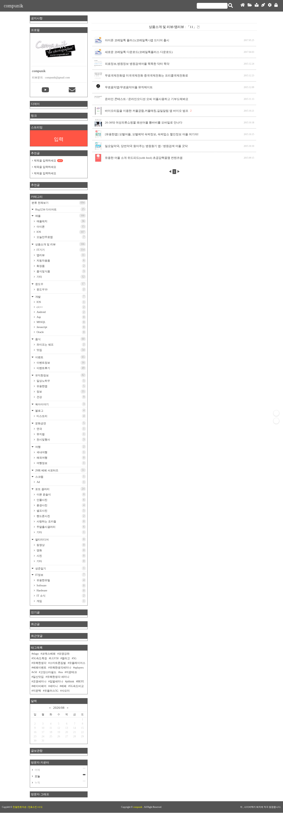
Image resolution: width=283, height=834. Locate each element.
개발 (59, 296)
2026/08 (58, 708)
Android (60, 312)
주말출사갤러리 (60, 526)
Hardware (60, 590)
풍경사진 (60, 505)
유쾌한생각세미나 (60, 667)
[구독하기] (276, 421)
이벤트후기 (60, 368)
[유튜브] (45, 90)
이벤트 (59, 357)
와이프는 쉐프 (60, 344)
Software (60, 585)
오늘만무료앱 (60, 237)
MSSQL (60, 322)
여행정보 (60, 463)
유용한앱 (60, 386)
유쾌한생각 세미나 (58, 676)
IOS (60, 231)
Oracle (60, 332)
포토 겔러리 (59, 489)
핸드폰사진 (60, 516)
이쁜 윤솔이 (60, 494)
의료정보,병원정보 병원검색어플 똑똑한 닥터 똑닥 (137, 63)
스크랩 (59, 476)
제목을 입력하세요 (48, 160)
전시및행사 (60, 439)
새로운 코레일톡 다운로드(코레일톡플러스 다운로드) (139, 52)
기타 (60, 276)
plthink (70, 681)
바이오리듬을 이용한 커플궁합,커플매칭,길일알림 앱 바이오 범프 (146, 110)
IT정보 (59, 574)
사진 (60, 555)
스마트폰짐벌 (58, 663)
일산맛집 (38, 676)
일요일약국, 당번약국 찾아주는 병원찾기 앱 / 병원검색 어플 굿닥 (146, 146)
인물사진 (60, 499)
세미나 (54, 686)
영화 (60, 550)
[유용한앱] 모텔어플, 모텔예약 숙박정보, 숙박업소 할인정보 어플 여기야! (151, 134)
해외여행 (60, 457)
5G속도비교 (77, 686)
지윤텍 (37, 690)
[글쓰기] (263, 6)
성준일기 (59, 568)
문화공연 (59, 423)
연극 (60, 428)
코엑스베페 (48, 653)
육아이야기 (59, 404)
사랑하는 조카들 (60, 521)
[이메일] (72, 90)
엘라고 (66, 658)
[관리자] (269, 6)
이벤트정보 (60, 362)
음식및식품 (60, 271)
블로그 (59, 410)
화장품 (60, 265)
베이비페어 (39, 686)
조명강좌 (64, 653)
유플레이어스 (77, 663)
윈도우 (59, 284)
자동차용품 (60, 260)
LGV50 (54, 658)
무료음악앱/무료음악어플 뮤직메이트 (129, 87)
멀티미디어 (59, 539)
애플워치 (60, 221)
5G (74, 658)
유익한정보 (59, 375)
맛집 (60, 349)
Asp (60, 317)
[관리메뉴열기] (276, 413)
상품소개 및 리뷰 (59, 244)
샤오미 (66, 690)
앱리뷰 (60, 255)
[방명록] (256, 6)
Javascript (60, 327)
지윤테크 (71, 672)
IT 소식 (60, 595)
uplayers (79, 667)
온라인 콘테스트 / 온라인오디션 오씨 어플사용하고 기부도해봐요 (146, 99)
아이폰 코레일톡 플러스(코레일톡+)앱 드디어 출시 (137, 40)
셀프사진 (60, 510)
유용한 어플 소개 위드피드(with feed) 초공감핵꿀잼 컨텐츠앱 (144, 157)
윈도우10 (60, 289)
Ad (60, 482)
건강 (60, 397)
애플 (59, 215)
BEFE (80, 681)
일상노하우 (60, 380)
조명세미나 (39, 681)
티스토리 (60, 416)
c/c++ (60, 307)
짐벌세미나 (56, 681)
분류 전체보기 (58, 202)
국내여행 (60, 452)
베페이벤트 (39, 667)
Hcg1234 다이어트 (59, 209)
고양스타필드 (48, 672)
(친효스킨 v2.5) (35, 807)
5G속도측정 (40, 658)
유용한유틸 (60, 580)
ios (61, 672)
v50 (35, 672)
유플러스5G (51, 690)
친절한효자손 (20, 807)
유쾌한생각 (39, 663)
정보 (60, 391)
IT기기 (60, 249)
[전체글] (249, 6)
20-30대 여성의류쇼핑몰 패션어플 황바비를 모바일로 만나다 (143, 122)
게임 (60, 601)
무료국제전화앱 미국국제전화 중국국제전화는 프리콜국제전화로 (146, 75)
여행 (59, 446)
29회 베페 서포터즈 (59, 470)
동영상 (60, 544)
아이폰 (60, 226)
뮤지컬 (60, 434)
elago (36, 653)
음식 (59, 339)
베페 (63, 686)
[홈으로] (242, 6)
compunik (13, 6)
